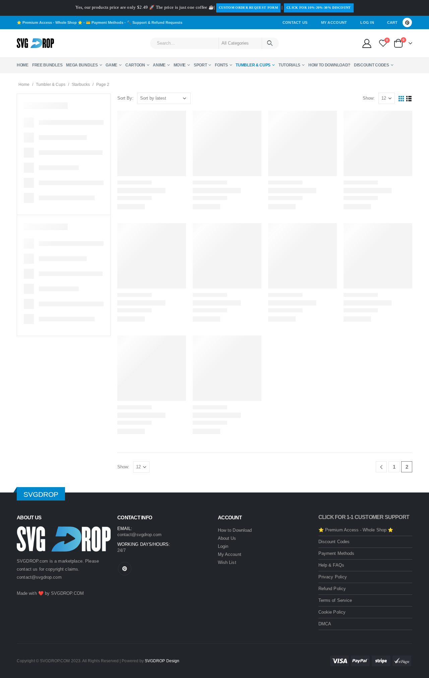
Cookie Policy (332, 612)
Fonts (221, 65)
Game (111, 65)
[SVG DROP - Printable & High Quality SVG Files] (35, 43)
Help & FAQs (331, 565)
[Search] (270, 43)
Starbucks (81, 84)
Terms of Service (335, 600)
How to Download (235, 530)
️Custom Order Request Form (248, 7)
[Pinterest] (407, 22)
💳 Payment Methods (104, 22)
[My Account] (367, 43)
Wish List (227, 562)
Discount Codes (371, 65)
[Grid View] (401, 98)
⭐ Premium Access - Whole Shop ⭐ (49, 22)
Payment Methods (336, 553)
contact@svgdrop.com (39, 577)
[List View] (409, 98)
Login (223, 546)
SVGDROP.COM (67, 593)
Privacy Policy (332, 576)
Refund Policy (332, 588)
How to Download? (329, 65)
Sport (200, 65)
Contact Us (295, 22)
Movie (180, 65)
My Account (334, 22)
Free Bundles (47, 65)
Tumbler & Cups (253, 65)
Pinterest (124, 568)
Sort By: (125, 98)
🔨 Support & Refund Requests (154, 22)
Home (22, 65)
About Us (227, 538)
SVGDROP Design (162, 661)
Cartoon (135, 65)
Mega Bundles (82, 65)
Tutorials (289, 65)
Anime (159, 65)
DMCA (324, 623)
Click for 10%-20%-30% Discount (319, 7)
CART (392, 22)
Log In (367, 22)
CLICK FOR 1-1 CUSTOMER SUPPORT (363, 517)
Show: (369, 98)
